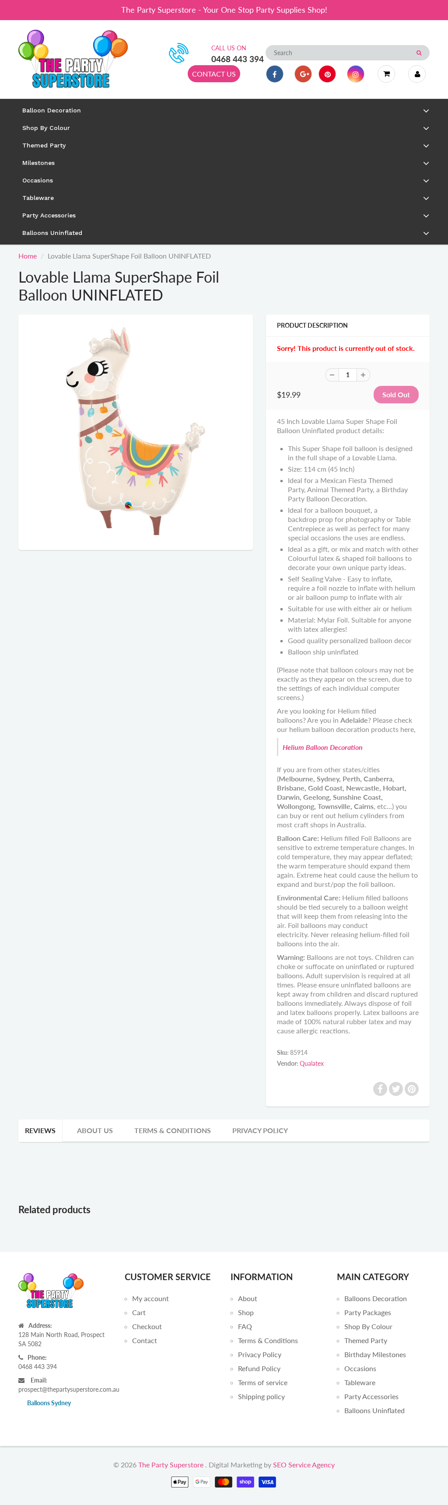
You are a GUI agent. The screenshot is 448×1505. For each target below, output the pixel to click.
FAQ (245, 1326)
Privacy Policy (260, 1130)
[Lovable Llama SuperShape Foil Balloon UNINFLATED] (135, 431)
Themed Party (365, 1340)
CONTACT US (214, 74)
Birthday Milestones (375, 1354)
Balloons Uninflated (374, 1410)
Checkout (147, 1326)
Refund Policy (259, 1368)
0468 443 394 (237, 59)
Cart (139, 1312)
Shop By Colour (368, 1326)
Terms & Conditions (172, 1130)
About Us (95, 1130)
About (247, 1298)
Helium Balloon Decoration (323, 747)
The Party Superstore (170, 1464)
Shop (246, 1312)
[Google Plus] (303, 74)
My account (150, 1298)
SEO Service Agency (304, 1464)
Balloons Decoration (375, 1298)
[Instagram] (355, 74)
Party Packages (367, 1312)
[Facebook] (275, 74)
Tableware (359, 1382)
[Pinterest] (327, 74)
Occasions (360, 1368)
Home (27, 256)
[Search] (419, 53)
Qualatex (312, 1063)
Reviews (40, 1130)
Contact (144, 1340)
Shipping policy (261, 1396)
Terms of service (262, 1382)
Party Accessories (371, 1396)
